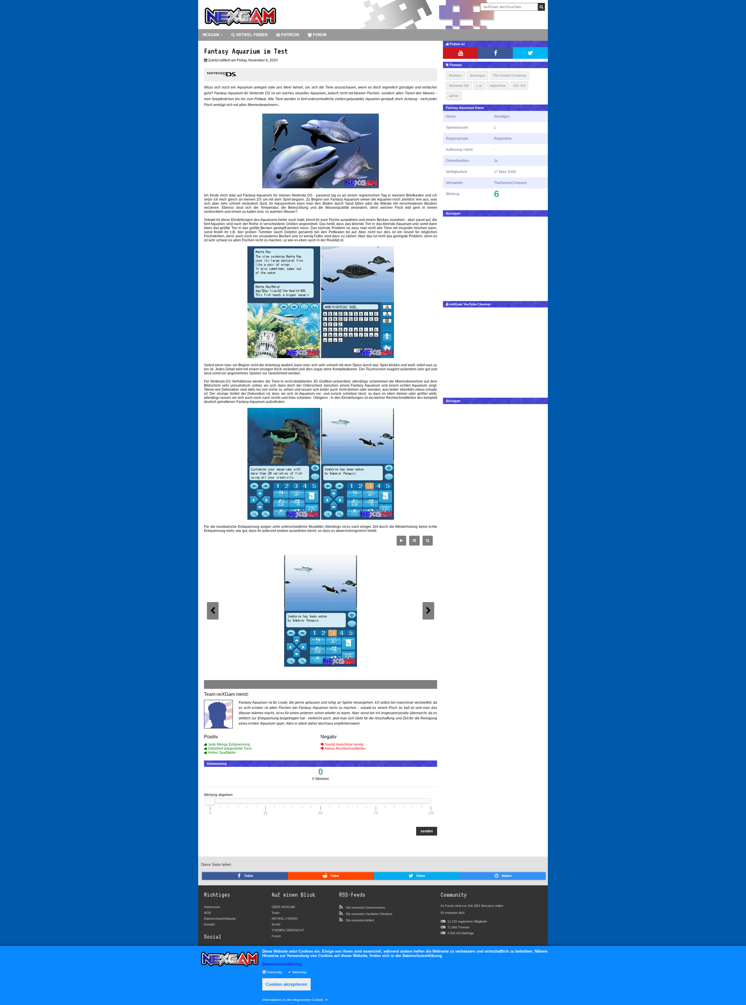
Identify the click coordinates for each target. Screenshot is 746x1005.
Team (275, 912)
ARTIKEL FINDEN (251, 35)
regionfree (498, 85)
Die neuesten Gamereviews (365, 907)
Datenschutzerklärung (219, 918)
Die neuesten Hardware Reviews (369, 914)
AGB (207, 912)
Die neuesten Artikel (360, 920)
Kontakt (209, 924)
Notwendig (274, 972)
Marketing (299, 972)
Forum (276, 936)
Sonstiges (477, 75)
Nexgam (211, 35)
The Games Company (509, 75)
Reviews (455, 75)
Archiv (276, 924)
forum (319, 35)
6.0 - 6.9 (519, 85)
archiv (453, 96)
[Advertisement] (495, 257)
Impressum (212, 907)
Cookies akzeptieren (286, 984)
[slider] (210, 801)
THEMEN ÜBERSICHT (288, 930)
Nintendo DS (459, 85)
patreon (289, 35)
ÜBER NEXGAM (283, 907)
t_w (479, 85)
